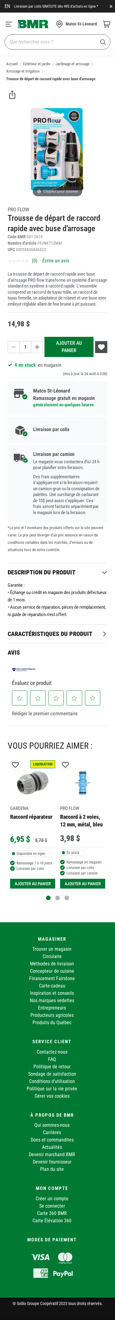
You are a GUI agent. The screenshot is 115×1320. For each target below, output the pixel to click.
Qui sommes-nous (52, 1125)
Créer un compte (52, 1199)
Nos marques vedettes (52, 1000)
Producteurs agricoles (52, 1015)
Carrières (52, 1132)
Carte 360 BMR (52, 1213)
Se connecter (52, 1206)
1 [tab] (48, 898)
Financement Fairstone (52, 978)
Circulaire (52, 956)
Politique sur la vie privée (52, 1089)
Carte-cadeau (52, 986)
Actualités (52, 1147)
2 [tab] (57, 898)
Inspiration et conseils (52, 993)
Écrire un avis (55, 261)
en (7, 6)
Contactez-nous (52, 1052)
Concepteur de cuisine (52, 971)
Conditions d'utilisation (52, 1081)
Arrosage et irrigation (23, 71)
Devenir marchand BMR (52, 1154)
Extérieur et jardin (36, 64)
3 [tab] (66, 898)
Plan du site (52, 1169)
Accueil (12, 64)
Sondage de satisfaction (52, 1074)
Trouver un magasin (52, 949)
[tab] (57, 572)
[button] (20, 698)
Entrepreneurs (52, 1008)
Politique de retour (52, 1067)
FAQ (52, 1059)
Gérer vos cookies (52, 1096)
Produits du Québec (52, 1022)
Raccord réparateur (31, 817)
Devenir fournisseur (52, 1162)
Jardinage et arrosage (72, 64)
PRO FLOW (18, 209)
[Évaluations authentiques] (24, 669)
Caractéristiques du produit (50, 633)
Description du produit (41, 572)
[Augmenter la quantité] (37, 347)
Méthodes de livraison (52, 964)
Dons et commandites (52, 1140)
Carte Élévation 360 (52, 1221)
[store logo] (33, 24)
